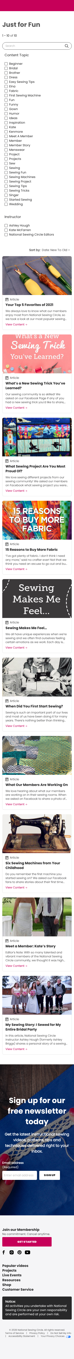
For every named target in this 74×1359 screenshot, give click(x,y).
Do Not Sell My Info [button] (60, 1333)
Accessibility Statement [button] (22, 1336)
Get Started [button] (27, 1242)
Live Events (12, 1275)
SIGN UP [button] (49, 1175)
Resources (11, 1280)
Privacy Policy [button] (37, 1333)
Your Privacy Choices (53, 1336)
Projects (9, 1270)
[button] (66, 46)
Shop (6, 1285)
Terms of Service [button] (14, 1333)
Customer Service (18, 1289)
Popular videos (15, 1265)
